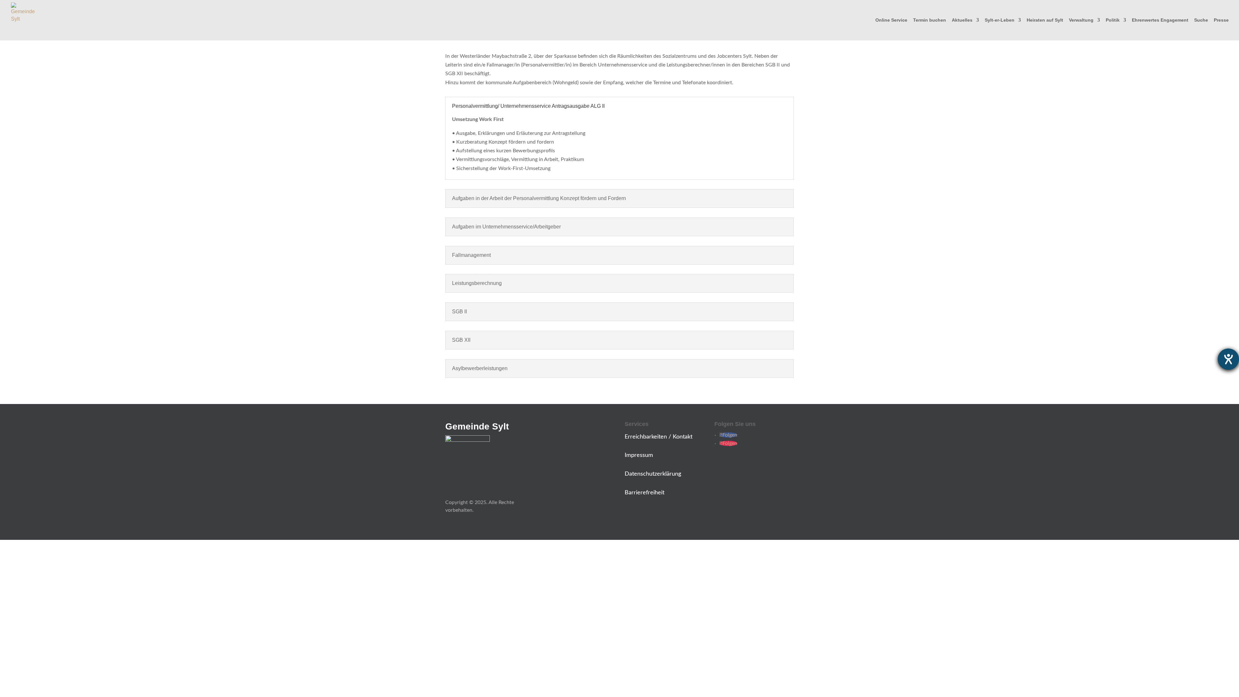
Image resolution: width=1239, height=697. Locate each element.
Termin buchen (929, 20)
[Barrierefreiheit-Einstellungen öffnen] (1228, 359)
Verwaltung (1081, 20)
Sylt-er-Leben (999, 20)
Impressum (639, 455)
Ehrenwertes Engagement (1160, 20)
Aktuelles (962, 20)
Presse (1221, 20)
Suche (1201, 20)
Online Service (891, 20)
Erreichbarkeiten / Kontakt (658, 437)
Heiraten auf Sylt (1045, 20)
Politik (1113, 20)
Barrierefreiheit (644, 493)
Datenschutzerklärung (653, 474)
